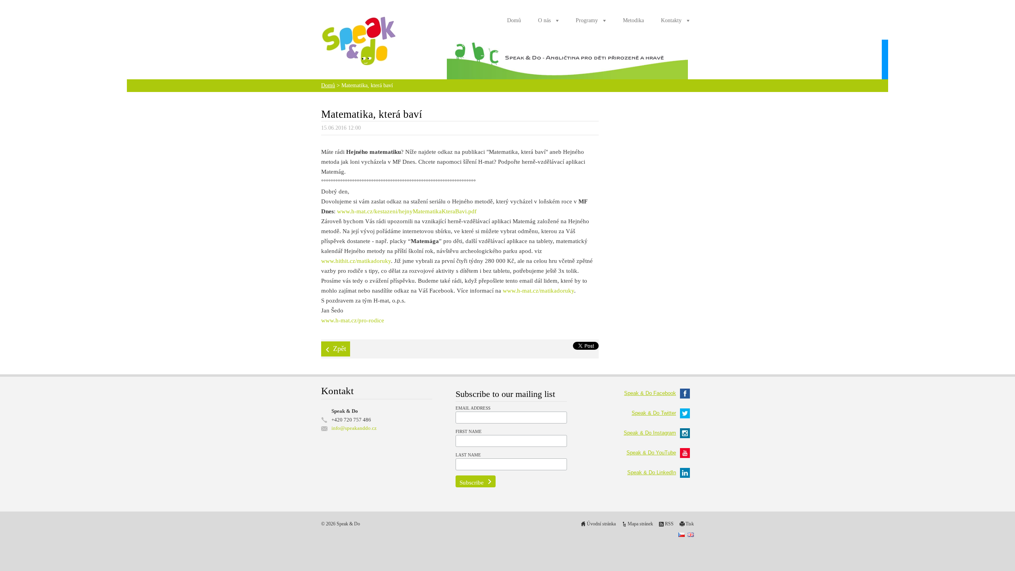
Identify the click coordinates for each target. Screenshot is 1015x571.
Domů (514, 20)
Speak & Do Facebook (650, 393)
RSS (669, 524)
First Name (469, 431)
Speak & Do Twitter (654, 413)
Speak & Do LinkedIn (651, 472)
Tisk (690, 524)
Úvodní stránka (601, 524)
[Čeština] (681, 534)
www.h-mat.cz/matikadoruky (538, 290)
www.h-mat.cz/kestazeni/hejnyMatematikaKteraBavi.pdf (407, 211)
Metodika (633, 20)
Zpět (339, 349)
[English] (691, 534)
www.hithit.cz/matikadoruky (356, 261)
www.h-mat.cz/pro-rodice (352, 320)
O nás (544, 20)
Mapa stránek (640, 524)
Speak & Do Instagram (650, 433)
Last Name (468, 454)
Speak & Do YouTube (651, 453)
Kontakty (671, 20)
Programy (587, 20)
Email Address (473, 408)
